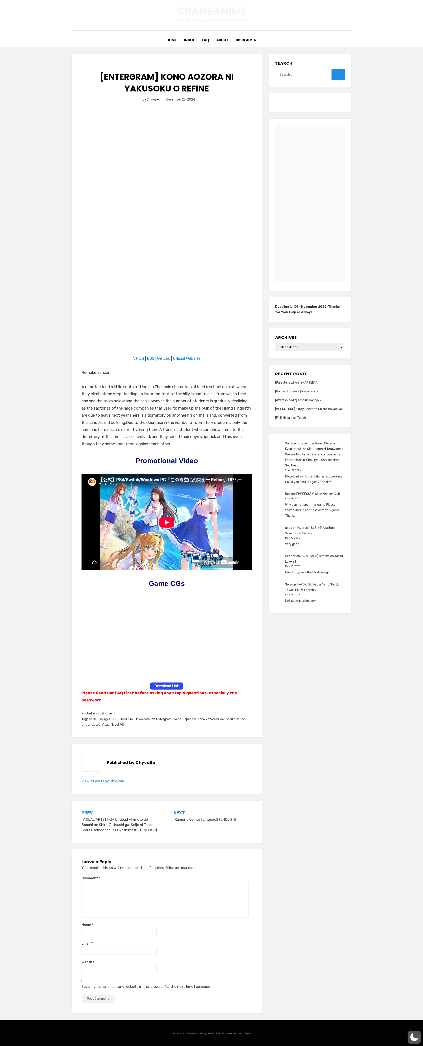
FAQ (205, 40)
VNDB (139, 358)
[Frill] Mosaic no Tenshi (290, 418)
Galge (177, 719)
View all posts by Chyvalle (103, 781)
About (222, 40)
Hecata (290, 556)
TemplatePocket (210, 1033)
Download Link (145, 719)
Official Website (186, 358)
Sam (288, 443)
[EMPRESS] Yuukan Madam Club (317, 494)
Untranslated (91, 725)
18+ (95, 719)
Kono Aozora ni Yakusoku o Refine (221, 719)
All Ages (104, 719)
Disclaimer (246, 40)
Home (171, 40)
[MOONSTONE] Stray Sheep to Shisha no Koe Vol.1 (309, 409)
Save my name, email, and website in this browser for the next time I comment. (147, 986)
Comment (91, 878)
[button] (414, 1037)
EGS (150, 358)
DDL (114, 719)
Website (88, 962)
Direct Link (126, 719)
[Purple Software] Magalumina (296, 391)
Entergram (164, 719)
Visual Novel (104, 713)
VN (122, 725)
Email (87, 943)
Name (87, 925)
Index (189, 40)
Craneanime (211, 11)
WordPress (245, 1033)
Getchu (163, 358)
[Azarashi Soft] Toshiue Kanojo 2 (298, 400)
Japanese (189, 719)
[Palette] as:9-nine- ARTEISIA (296, 382)
